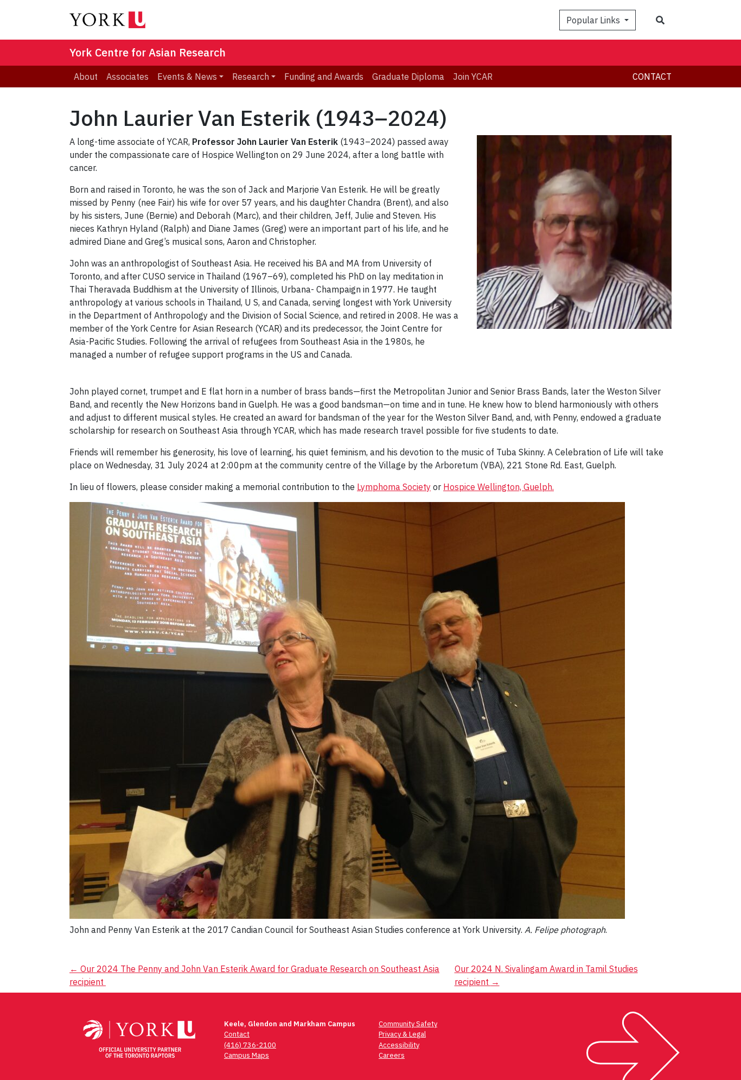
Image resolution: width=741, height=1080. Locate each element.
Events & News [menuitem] (187, 76)
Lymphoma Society (394, 486)
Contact (652, 76)
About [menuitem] (86, 76)
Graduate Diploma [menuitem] (408, 76)
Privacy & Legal (402, 1034)
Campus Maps (246, 1055)
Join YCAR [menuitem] (473, 76)
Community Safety (408, 1023)
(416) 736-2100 (250, 1045)
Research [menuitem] (250, 76)
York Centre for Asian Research (147, 52)
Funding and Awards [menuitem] (323, 76)
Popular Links (594, 20)
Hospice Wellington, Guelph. (498, 486)
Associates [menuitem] (127, 76)
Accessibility (399, 1045)
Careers (392, 1055)
